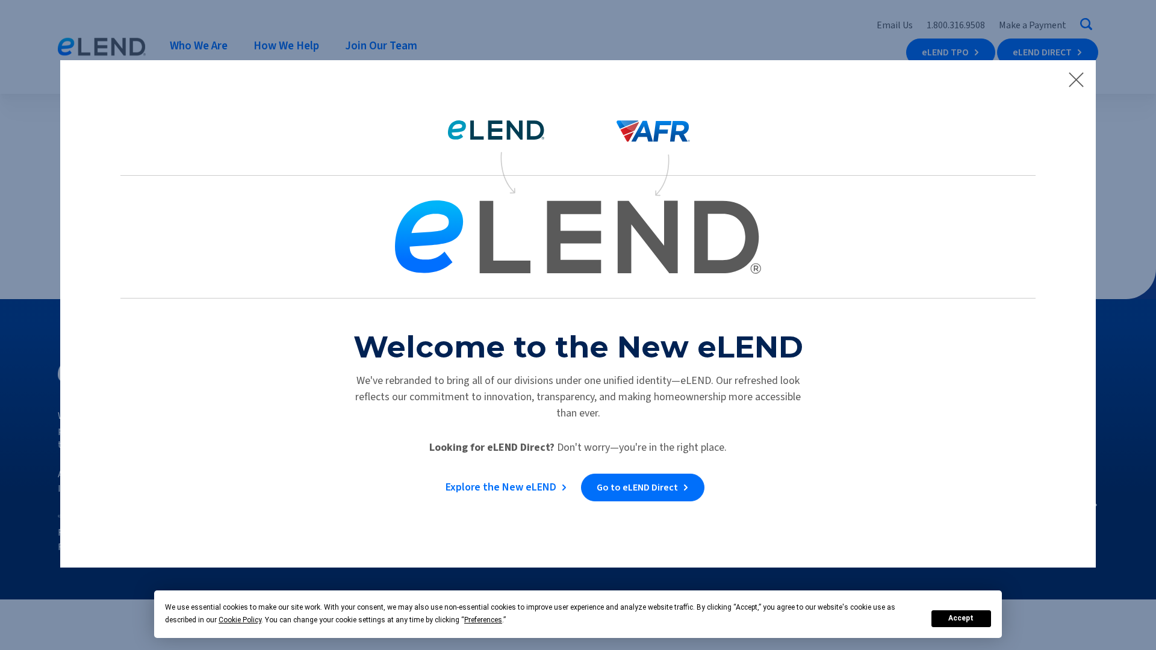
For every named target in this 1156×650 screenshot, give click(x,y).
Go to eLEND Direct (637, 487)
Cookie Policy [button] (240, 620)
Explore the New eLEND (501, 487)
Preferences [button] (483, 620)
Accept (961, 618)
